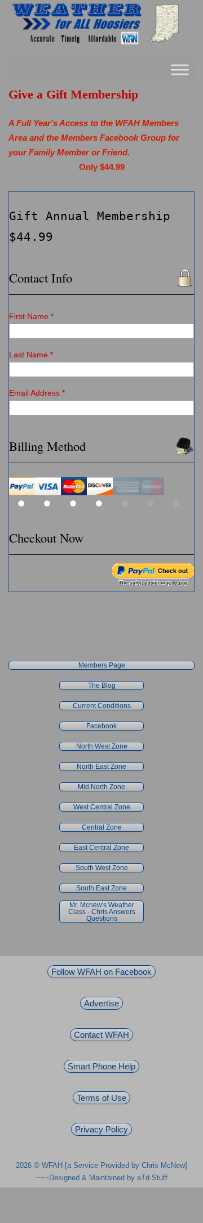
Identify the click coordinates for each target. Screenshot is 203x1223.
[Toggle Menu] (180, 70)
